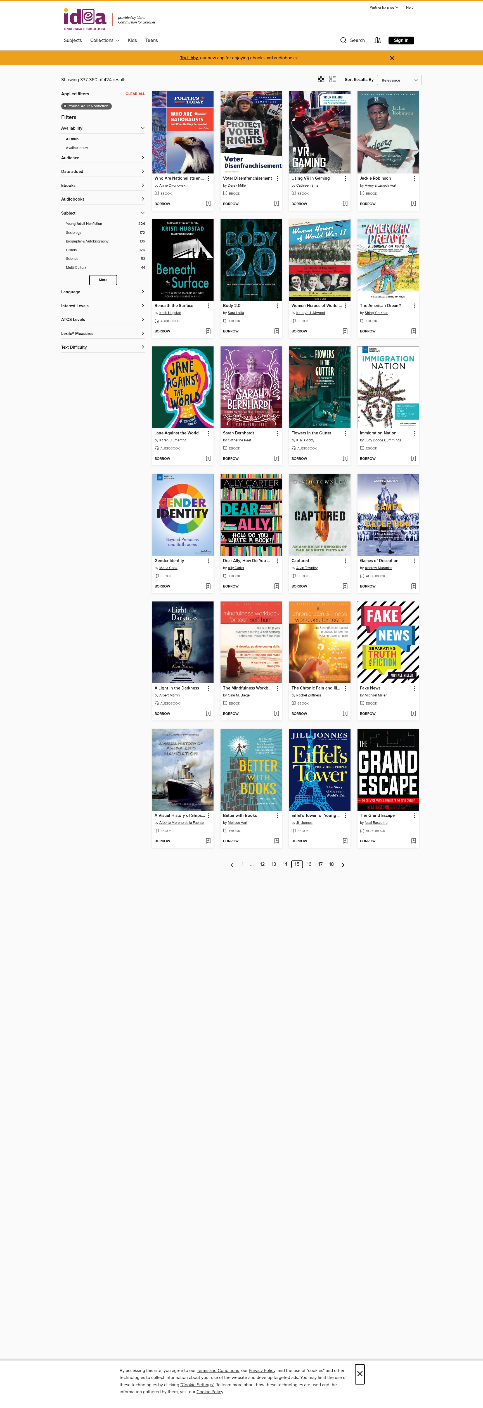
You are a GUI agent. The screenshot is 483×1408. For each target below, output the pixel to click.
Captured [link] (300, 560)
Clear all (135, 93)
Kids (132, 40)
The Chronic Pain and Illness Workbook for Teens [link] (317, 688)
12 (262, 864)
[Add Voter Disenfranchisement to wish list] (276, 204)
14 (285, 864)
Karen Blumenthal (173, 440)
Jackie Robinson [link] (375, 178)
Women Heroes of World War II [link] (317, 305)
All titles (72, 139)
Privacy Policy (262, 1370)
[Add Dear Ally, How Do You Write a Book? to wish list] (276, 586)
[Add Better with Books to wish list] (276, 841)
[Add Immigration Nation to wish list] (413, 459)
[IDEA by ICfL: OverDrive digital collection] (110, 19)
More (103, 280)
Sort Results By (359, 79)
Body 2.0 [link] (231, 305)
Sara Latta (236, 313)
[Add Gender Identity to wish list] (208, 586)
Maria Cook (168, 568)
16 (309, 864)
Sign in (401, 40)
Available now (77, 148)
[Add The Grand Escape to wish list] (413, 841)
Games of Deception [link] (379, 560)
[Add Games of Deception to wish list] (413, 586)
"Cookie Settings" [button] (197, 1385)
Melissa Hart (237, 822)
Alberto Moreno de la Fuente (181, 822)
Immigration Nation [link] (378, 433)
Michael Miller (376, 695)
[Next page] (343, 864)
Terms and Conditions (218, 1370)
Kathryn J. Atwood (310, 313)
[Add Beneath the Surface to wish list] (208, 331)
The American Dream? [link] (380, 305)
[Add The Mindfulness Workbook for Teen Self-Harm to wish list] (276, 714)
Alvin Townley (307, 568)
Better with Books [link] (240, 815)
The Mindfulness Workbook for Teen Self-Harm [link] (248, 688)
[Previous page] (232, 864)
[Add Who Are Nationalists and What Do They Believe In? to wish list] (208, 204)
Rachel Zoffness (308, 695)
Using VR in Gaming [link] (311, 178)
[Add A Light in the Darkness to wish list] (208, 714)
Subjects (73, 40)
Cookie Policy (209, 1392)
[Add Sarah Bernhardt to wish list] (276, 459)
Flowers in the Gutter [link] (311, 433)
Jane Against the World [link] (177, 433)
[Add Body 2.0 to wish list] (276, 331)
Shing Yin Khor (376, 313)
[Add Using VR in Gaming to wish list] (345, 204)
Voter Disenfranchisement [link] (247, 178)
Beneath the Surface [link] (174, 305)
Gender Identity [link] (169, 560)
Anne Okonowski (172, 185)
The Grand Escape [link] (377, 815)
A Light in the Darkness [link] (177, 688)
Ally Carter (236, 568)
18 (331, 864)
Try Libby (189, 58)
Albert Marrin (169, 695)
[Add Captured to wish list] (345, 586)
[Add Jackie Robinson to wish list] (413, 204)
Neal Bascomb (376, 822)
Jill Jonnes (304, 822)
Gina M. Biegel (239, 695)
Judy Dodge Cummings (383, 440)
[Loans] (377, 41)
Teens (151, 40)
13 (274, 864)
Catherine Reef (239, 440)
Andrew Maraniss (378, 568)
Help (409, 8)
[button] (384, 8)
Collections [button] (103, 40)
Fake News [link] (370, 688)
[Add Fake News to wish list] (413, 714)
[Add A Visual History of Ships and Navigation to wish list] (208, 841)
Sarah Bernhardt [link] (238, 433)
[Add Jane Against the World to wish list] (208, 459)
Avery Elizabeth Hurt (380, 185)
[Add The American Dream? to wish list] (413, 331)
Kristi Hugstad (170, 313)
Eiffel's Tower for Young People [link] (317, 815)
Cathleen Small (308, 185)
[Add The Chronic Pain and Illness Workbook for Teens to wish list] (345, 714)
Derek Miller (237, 185)
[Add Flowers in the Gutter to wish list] (345, 459)
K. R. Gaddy (305, 440)
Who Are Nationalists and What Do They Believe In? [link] (180, 178)
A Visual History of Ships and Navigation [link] (180, 815)
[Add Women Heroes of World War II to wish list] (345, 331)
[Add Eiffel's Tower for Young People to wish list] (345, 841)
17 (320, 864)
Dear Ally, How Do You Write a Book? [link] (248, 560)
